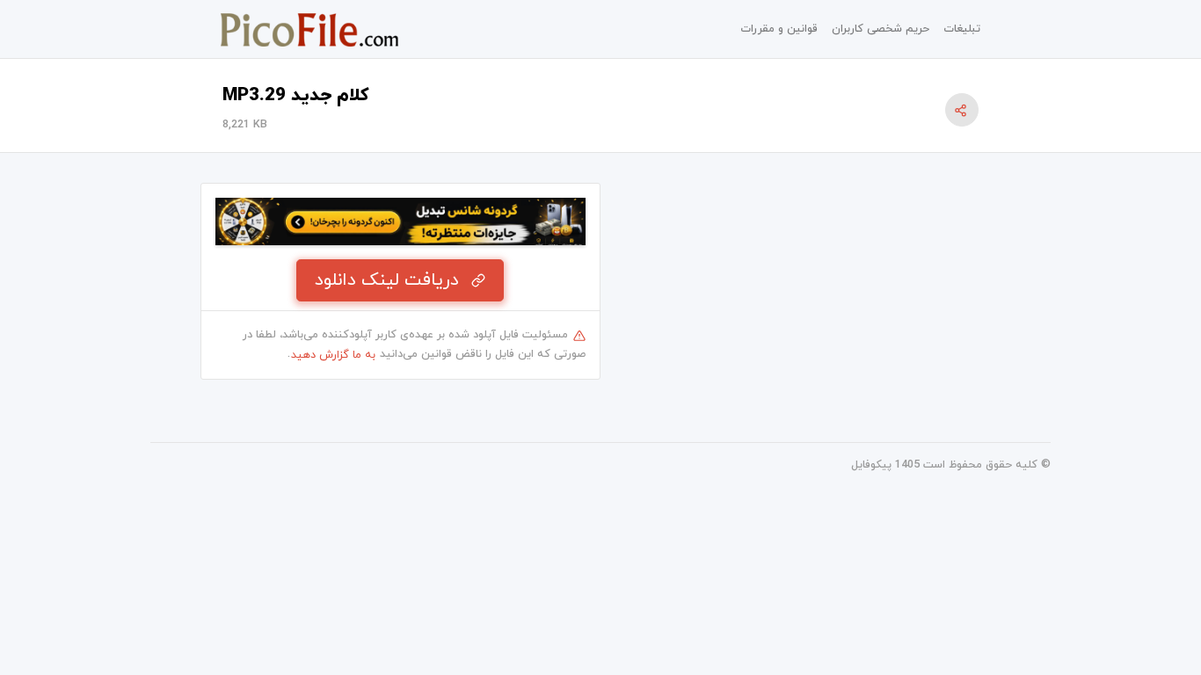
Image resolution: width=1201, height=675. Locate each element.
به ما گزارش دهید (333, 355)
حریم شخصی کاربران (880, 29)
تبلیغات (961, 29)
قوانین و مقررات (779, 29)
